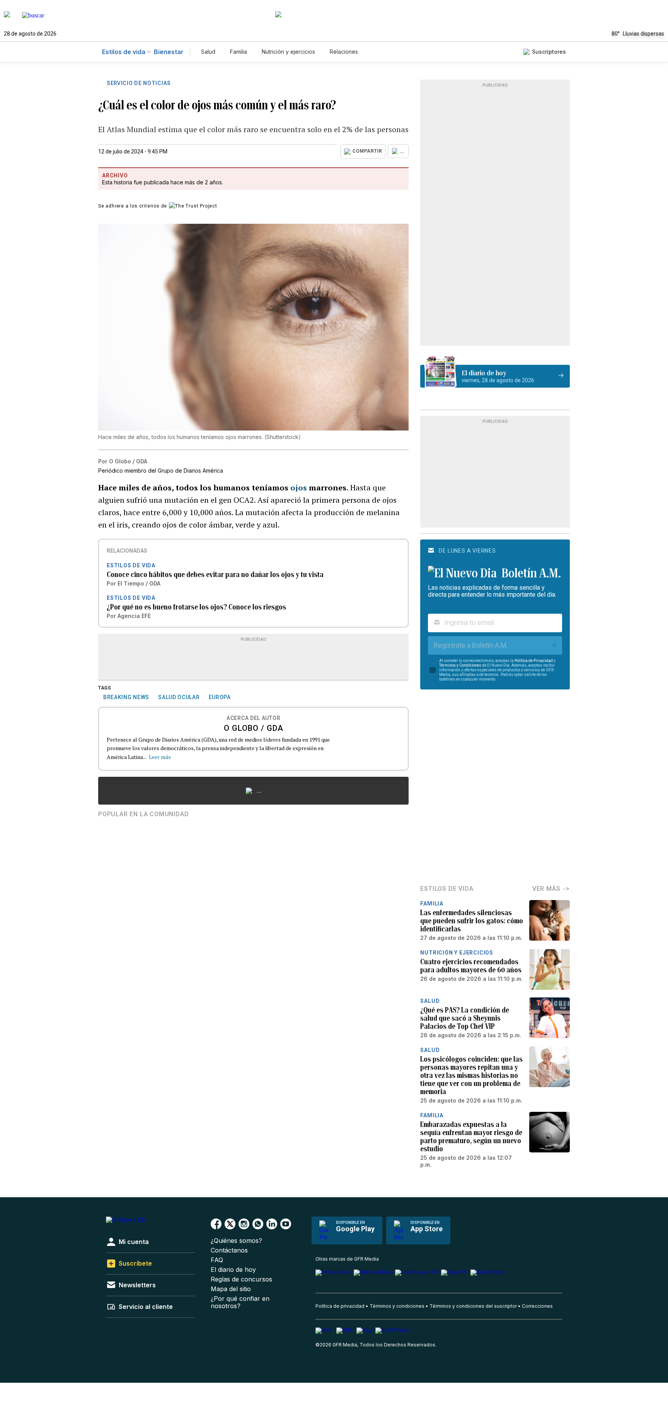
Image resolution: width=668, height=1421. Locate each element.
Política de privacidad (340, 1306)
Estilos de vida (123, 52)
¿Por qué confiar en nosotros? (240, 1302)
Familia (238, 51)
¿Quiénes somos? (236, 1240)
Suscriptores (549, 51)
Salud (208, 51)
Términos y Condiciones (460, 665)
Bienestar (169, 52)
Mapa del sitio (231, 1289)
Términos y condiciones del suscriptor (473, 1306)
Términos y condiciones (397, 1306)
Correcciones (537, 1306)
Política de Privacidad (534, 661)
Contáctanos (229, 1250)
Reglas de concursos (241, 1279)
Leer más (160, 757)
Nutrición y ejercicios (288, 51)
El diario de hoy (233, 1269)
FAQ (217, 1260)
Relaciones (344, 51)
